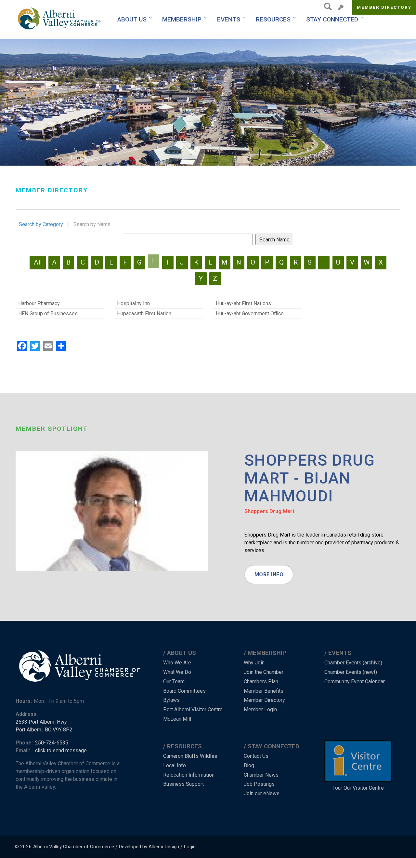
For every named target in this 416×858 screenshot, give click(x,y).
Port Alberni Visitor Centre (193, 709)
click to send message (61, 750)
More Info (269, 574)
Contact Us (256, 756)
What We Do (177, 672)
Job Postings (259, 784)
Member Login (260, 709)
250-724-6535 (51, 743)
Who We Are (177, 663)
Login (190, 847)
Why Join (254, 663)
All (38, 262)
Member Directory (384, 7)
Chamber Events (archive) (353, 663)
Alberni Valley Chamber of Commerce (73, 847)
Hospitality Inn (133, 303)
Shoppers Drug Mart (269, 511)
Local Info (174, 765)
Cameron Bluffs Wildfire (190, 756)
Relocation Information (188, 775)
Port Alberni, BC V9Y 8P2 (44, 730)
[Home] (60, 19)
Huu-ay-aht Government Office (250, 313)
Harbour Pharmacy (39, 303)
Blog (249, 765)
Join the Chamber (263, 672)
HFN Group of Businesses (48, 313)
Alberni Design (164, 847)
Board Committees (184, 691)
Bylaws (171, 700)
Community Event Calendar (354, 681)
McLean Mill (177, 719)
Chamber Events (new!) (350, 672)
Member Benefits (263, 691)
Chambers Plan (261, 681)
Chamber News (261, 775)
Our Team (174, 681)
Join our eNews (262, 793)
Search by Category (41, 224)
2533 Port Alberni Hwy (41, 722)
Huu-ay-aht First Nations (243, 303)
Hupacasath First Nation (144, 313)
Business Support (183, 784)
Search (326, 6)
